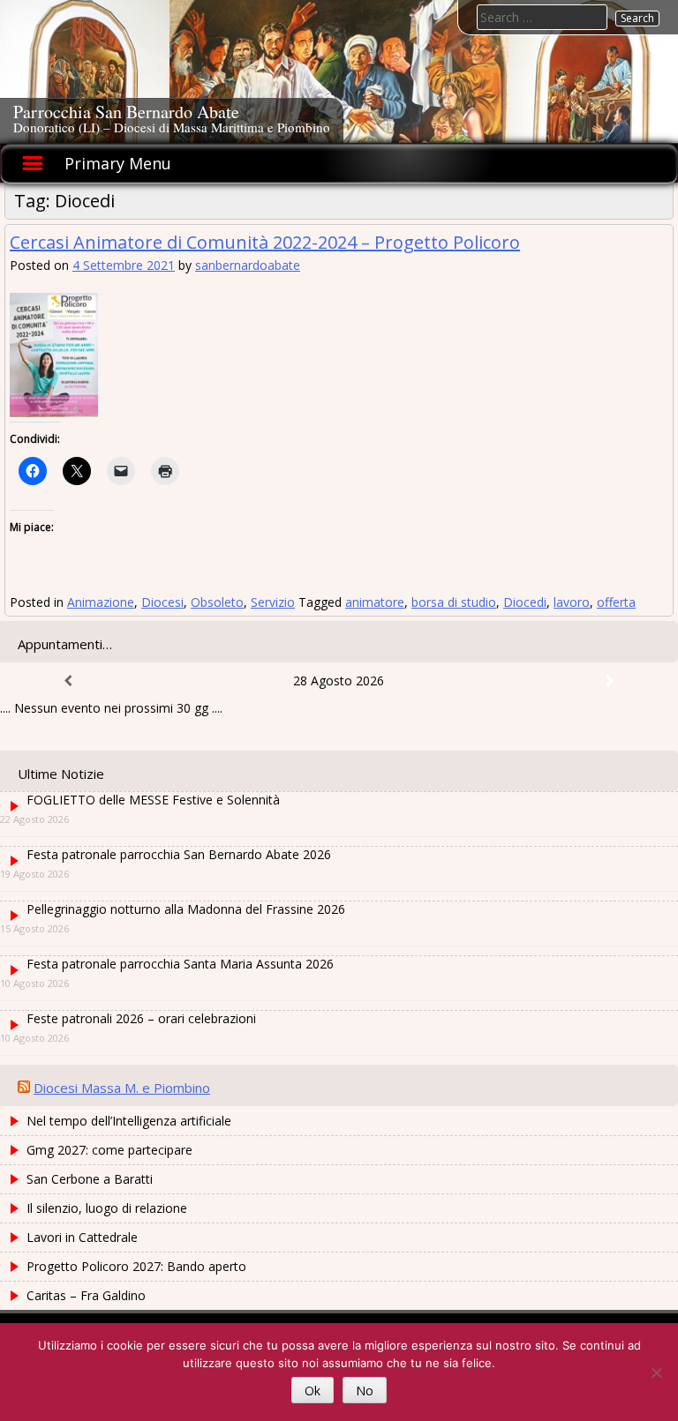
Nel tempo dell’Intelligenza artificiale (128, 1120)
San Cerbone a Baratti (89, 1178)
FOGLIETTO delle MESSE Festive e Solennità (153, 799)
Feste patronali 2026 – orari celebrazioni (141, 1018)
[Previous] (68, 681)
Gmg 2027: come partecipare (109, 1149)
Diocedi (524, 602)
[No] (656, 1372)
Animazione (100, 602)
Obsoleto (217, 602)
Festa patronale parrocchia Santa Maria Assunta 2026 (180, 963)
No (364, 1390)
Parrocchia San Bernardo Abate (126, 111)
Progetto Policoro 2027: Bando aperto (136, 1266)
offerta (616, 602)
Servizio (273, 602)
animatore (374, 602)
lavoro (572, 602)
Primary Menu (117, 163)
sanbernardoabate (247, 265)
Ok (312, 1390)
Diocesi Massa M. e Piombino (122, 1087)
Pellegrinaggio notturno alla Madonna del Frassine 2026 (185, 909)
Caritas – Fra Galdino (86, 1295)
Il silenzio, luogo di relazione (106, 1208)
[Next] (610, 681)
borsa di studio (453, 602)
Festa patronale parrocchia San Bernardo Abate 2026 (178, 854)
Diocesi (162, 602)
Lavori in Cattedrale (82, 1237)
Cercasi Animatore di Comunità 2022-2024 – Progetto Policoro (265, 242)
